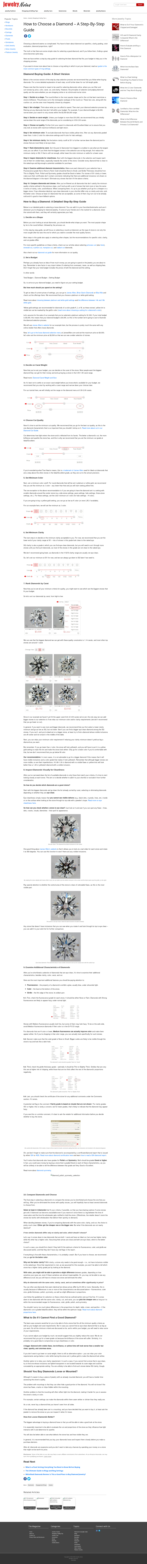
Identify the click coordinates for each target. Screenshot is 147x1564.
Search (140, 4)
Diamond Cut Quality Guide (81, 1531)
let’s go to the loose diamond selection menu (44, 332)
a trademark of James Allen (72, 470)
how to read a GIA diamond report (93, 1155)
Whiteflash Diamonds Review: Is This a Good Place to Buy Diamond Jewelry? (56, 1474)
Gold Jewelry (10, 45)
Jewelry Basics (101, 11)
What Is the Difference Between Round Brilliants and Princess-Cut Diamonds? (131, 122)
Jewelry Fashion (10, 11)
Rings (8, 22)
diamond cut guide (45, 252)
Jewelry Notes (79, 1557)
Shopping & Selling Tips (30, 11)
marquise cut (48, 247)
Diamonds (31, 1485)
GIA (32, 1155)
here (102, 245)
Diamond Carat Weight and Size (44, 377)
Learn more (47, 1456)
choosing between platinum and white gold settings (56, 300)
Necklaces (9, 25)
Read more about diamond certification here (56, 1155)
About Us (31, 1533)
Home (25, 18)
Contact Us (32, 1535)
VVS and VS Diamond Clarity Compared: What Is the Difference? (130, 38)
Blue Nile (99, 292)
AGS (37, 1155)
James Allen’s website (40, 325)
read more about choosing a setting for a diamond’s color (79, 310)
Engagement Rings (41, 1485)
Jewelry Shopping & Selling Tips (37, 18)
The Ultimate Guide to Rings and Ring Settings (44, 1471)
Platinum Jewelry (12, 52)
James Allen (71, 292)
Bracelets (9, 29)
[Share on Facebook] (25, 37)
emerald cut (28, 247)
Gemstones (62, 11)
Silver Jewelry (11, 49)
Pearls (8, 39)
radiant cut (61, 247)
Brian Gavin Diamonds (85, 292)
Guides (51, 1485)
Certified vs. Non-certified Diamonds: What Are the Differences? (129, 111)
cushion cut (37, 247)
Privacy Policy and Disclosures (36, 1537)
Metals (75, 11)
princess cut (91, 245)
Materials (87, 11)
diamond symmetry (44, 1170)
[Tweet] (29, 37)
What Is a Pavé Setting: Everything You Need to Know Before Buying (53, 1467)
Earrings (9, 32)
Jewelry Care (48, 11)
